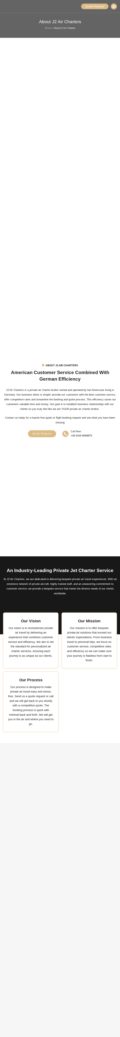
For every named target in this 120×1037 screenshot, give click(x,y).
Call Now (76, 431)
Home (48, 28)
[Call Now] (65, 434)
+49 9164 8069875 (81, 435)
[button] (114, 6)
